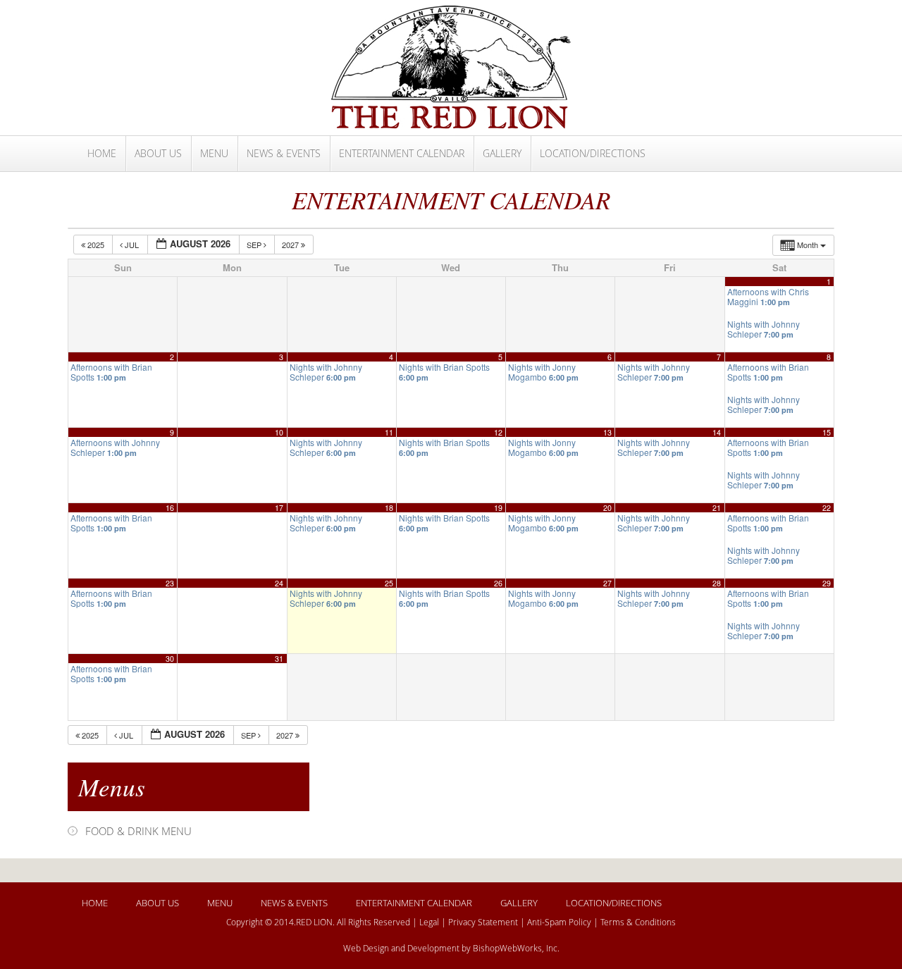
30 (170, 658)
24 (279, 583)
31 (279, 658)
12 (498, 432)
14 (716, 432)
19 (498, 507)
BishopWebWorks (507, 947)
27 (607, 583)
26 (498, 583)
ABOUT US (158, 153)
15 (826, 432)
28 (716, 583)
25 (389, 583)
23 (170, 583)
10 (279, 432)
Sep (255, 244)
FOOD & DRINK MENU (138, 831)
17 (279, 507)
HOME (101, 153)
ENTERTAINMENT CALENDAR (401, 153)
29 (826, 583)
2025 (95, 244)
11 (389, 432)
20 (607, 507)
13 (607, 432)
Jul (132, 244)
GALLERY (502, 153)
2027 (291, 244)
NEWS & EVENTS (284, 153)
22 (826, 507)
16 (170, 507)
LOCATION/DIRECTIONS (592, 153)
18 (389, 507)
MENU (214, 153)
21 (716, 507)
